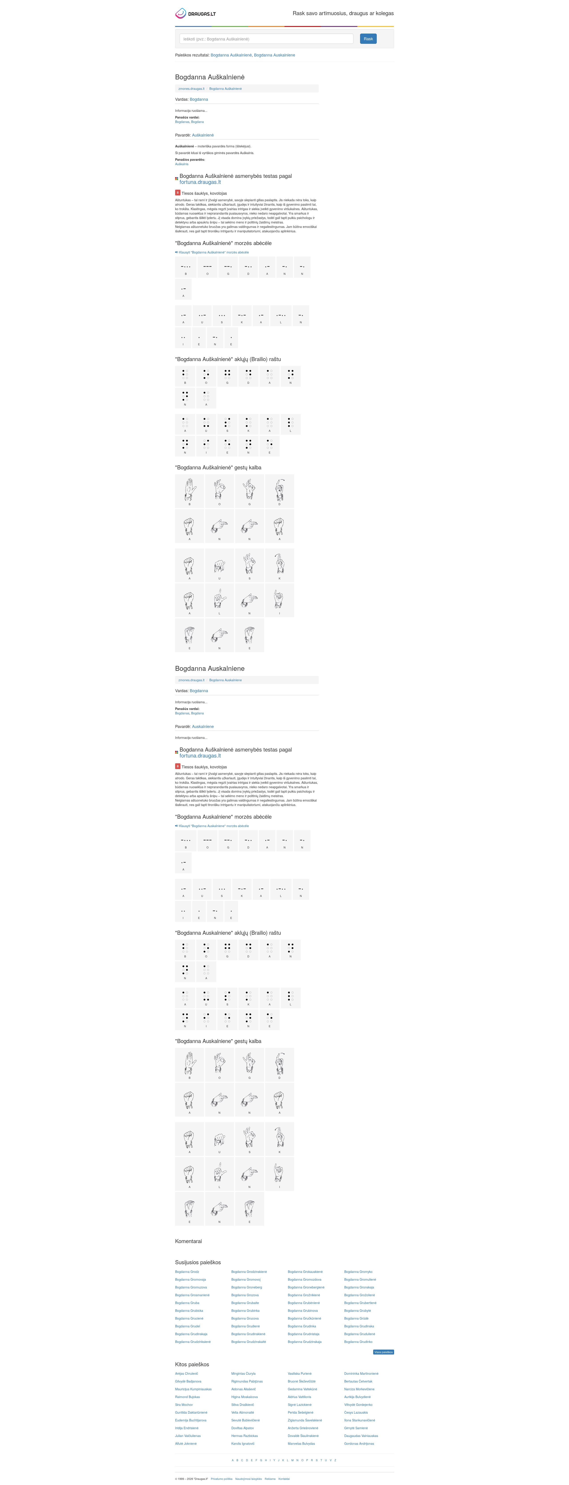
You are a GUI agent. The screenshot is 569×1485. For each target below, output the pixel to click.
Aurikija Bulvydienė (357, 1397)
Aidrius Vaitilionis (299, 1397)
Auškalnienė (203, 135)
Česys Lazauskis (356, 1412)
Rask (368, 38)
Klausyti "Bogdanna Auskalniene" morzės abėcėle (213, 826)
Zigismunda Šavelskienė (305, 1420)
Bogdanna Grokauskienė (305, 1271)
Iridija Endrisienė (186, 1428)
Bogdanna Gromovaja (190, 1279)
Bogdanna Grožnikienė (304, 1295)
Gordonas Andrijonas (359, 1443)
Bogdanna (199, 99)
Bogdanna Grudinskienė (248, 1334)
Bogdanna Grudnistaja (303, 1334)
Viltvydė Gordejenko (358, 1404)
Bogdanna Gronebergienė (306, 1287)
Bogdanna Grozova (245, 1295)
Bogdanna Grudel (187, 1326)
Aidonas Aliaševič (243, 1389)
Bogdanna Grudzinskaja (305, 1341)
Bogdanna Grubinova (303, 1310)
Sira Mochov (184, 1404)
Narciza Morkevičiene (359, 1389)
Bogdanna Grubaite (245, 1302)
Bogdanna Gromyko (358, 1271)
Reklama (270, 1479)
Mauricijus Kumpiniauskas (193, 1389)
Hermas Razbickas (244, 1435)
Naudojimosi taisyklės (248, 1479)
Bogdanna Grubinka (245, 1310)
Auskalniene (203, 726)
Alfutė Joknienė (186, 1443)
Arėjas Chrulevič (186, 1373)
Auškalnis (181, 164)
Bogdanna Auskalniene (274, 55)
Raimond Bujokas (187, 1397)
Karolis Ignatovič (242, 1443)
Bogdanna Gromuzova (191, 1287)
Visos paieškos (384, 1352)
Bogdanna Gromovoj (245, 1279)
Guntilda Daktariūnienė (191, 1412)
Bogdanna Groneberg (246, 1287)
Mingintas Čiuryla (243, 1373)
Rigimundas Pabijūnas (247, 1381)
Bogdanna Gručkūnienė (304, 1318)
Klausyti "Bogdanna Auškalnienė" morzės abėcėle (213, 252)
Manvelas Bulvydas (301, 1443)
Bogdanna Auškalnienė (231, 55)
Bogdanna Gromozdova (304, 1279)
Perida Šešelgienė (300, 1412)
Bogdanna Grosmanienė (192, 1295)
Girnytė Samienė (356, 1428)
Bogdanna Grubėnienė (304, 1302)
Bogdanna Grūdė (356, 1318)
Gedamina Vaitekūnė (302, 1389)
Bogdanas (182, 121)
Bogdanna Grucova (245, 1318)
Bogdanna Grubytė (357, 1310)
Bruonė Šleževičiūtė (302, 1381)
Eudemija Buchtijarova (190, 1420)
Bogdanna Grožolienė (359, 1295)
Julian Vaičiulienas (188, 1435)
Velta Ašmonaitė (242, 1412)
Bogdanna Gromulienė (360, 1279)
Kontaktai (284, 1479)
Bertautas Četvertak (358, 1381)
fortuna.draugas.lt (200, 181)
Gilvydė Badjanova (188, 1381)
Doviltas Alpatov (242, 1428)
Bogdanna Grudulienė (359, 1334)
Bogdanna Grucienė (189, 1318)
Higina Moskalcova (244, 1397)
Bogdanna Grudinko (358, 1341)
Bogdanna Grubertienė (360, 1302)
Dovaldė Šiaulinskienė (303, 1435)
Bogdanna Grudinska (359, 1326)
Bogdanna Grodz (187, 1271)
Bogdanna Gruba (187, 1302)
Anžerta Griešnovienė (303, 1428)
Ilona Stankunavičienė (359, 1420)
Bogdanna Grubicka (189, 1310)
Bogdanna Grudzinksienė (193, 1341)
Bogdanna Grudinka (302, 1326)
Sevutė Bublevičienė (245, 1420)
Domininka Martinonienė (361, 1373)
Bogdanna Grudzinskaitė (248, 1341)
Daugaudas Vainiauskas (361, 1435)
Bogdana (197, 121)
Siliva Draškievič (242, 1404)
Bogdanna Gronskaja (359, 1287)
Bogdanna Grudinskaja (191, 1334)
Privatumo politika (221, 1479)
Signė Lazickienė (300, 1404)
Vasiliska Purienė (300, 1373)
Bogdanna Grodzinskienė (249, 1271)
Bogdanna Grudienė (245, 1326)
